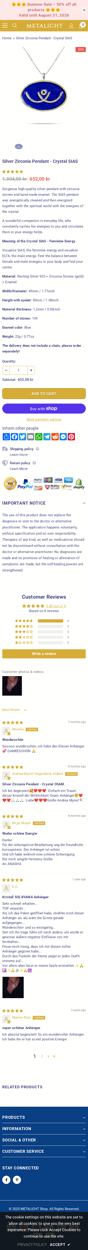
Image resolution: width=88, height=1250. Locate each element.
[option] (44, 89)
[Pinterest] (17, 1180)
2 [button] (42, 1056)
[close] (84, 10)
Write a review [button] (44, 654)
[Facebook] (6, 1180)
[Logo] (44, 25)
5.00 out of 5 (56, 606)
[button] (12, 172)
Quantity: (9, 361)
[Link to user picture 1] (13, 987)
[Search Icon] (18, 25)
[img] (12, 723)
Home (7, 38)
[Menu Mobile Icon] (5, 25)
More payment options (44, 419)
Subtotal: (9, 380)
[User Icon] (71, 25)
